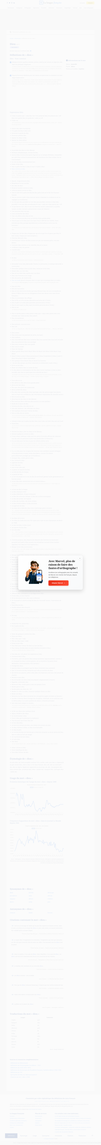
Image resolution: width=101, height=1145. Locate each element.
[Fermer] (79, 558)
